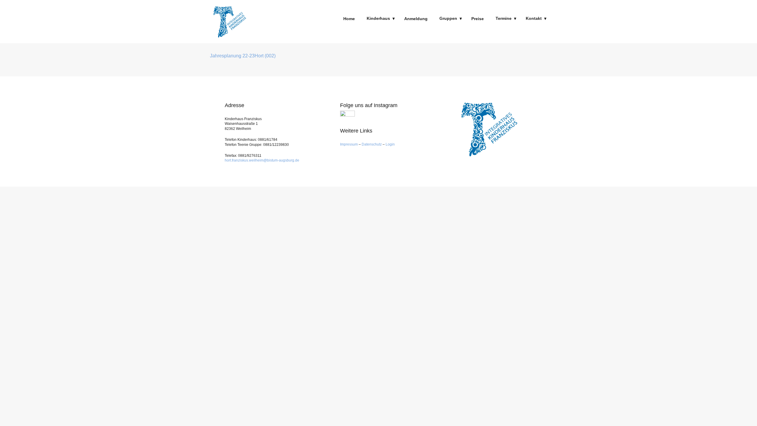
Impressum (349, 144)
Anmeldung (416, 18)
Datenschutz (372, 144)
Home (349, 18)
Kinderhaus (378, 18)
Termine (504, 18)
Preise (477, 18)
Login (390, 144)
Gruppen (448, 18)
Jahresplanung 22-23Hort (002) (243, 55)
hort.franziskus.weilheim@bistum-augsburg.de (262, 160)
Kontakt (534, 18)
